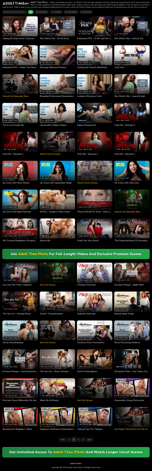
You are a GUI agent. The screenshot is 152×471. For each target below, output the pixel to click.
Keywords (87, 12)
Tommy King (137, 289)
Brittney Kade (8, 433)
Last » (90, 440)
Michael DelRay (98, 433)
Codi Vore (118, 71)
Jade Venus (18, 433)
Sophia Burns (29, 375)
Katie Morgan (102, 318)
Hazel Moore (16, 289)
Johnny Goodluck (130, 318)
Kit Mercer (100, 289)
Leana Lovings (8, 42)
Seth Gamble (97, 42)
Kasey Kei (128, 289)
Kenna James (17, 404)
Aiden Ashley (8, 318)
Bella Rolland (8, 216)
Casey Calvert (45, 318)
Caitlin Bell (91, 289)
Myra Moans (7, 187)
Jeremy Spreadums (84, 433)
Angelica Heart (8, 244)
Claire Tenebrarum (84, 346)
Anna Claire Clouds (84, 42)
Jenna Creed (119, 244)
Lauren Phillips (35, 404)
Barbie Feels (82, 289)
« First (63, 440)
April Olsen (7, 404)
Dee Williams (91, 318)
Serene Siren (45, 100)
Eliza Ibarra (81, 244)
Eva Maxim (19, 375)
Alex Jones (89, 158)
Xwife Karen (44, 129)
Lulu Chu (117, 129)
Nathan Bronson (20, 42)
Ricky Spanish (91, 244)
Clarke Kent (57, 404)
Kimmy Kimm (44, 71)
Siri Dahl (43, 42)
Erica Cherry (119, 289)
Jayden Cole (15, 346)
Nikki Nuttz (92, 216)
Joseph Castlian (130, 346)
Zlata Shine (31, 244)
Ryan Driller (53, 433)
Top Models (72, 12)
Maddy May (129, 244)
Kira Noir (26, 404)
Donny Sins (66, 404)
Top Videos (43, 12)
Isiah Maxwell (19, 71)
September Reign (16, 158)
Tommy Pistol (127, 129)
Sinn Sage (81, 100)
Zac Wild (126, 42)
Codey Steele (128, 71)
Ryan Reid (44, 375)
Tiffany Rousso (20, 244)
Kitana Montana (46, 404)
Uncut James (52, 42)
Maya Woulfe (56, 318)
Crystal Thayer (8, 375)
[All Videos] (30, 12)
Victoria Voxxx (67, 318)
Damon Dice (98, 158)
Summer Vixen (119, 404)
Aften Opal (7, 289)
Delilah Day (118, 318)
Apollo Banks (127, 158)
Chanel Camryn (83, 71)
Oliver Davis (17, 187)
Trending (57, 12)
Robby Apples (19, 216)
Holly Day (118, 42)
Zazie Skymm (82, 216)
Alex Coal (6, 346)
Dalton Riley (119, 346)
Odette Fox (109, 289)
